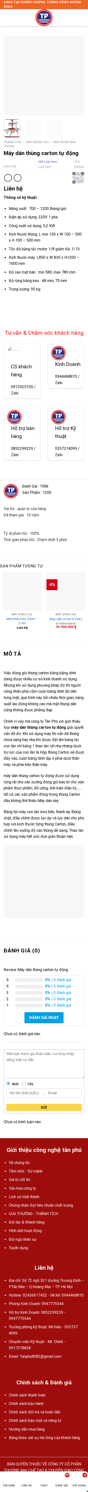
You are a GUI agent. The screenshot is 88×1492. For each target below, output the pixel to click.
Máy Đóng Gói (37, 142)
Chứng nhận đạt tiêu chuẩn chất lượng (41, 1205)
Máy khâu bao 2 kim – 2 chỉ (22, 621)
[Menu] (7, 18)
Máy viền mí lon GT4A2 (66, 619)
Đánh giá (10, 166)
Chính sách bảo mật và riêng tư (35, 1420)
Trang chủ (13, 142)
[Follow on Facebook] (7, 1368)
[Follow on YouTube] (13, 1368)
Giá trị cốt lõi (19, 1179)
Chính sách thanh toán (27, 1395)
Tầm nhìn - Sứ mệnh (26, 1171)
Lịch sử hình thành (24, 1197)
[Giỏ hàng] (81, 17)
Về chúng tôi (19, 1162)
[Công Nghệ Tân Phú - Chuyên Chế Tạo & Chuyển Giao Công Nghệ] (44, 17)
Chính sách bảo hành (26, 1403)
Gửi (44, 1107)
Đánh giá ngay (44, 1017)
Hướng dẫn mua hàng (27, 1429)
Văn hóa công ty (22, 1188)
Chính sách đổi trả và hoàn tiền (34, 1412)
